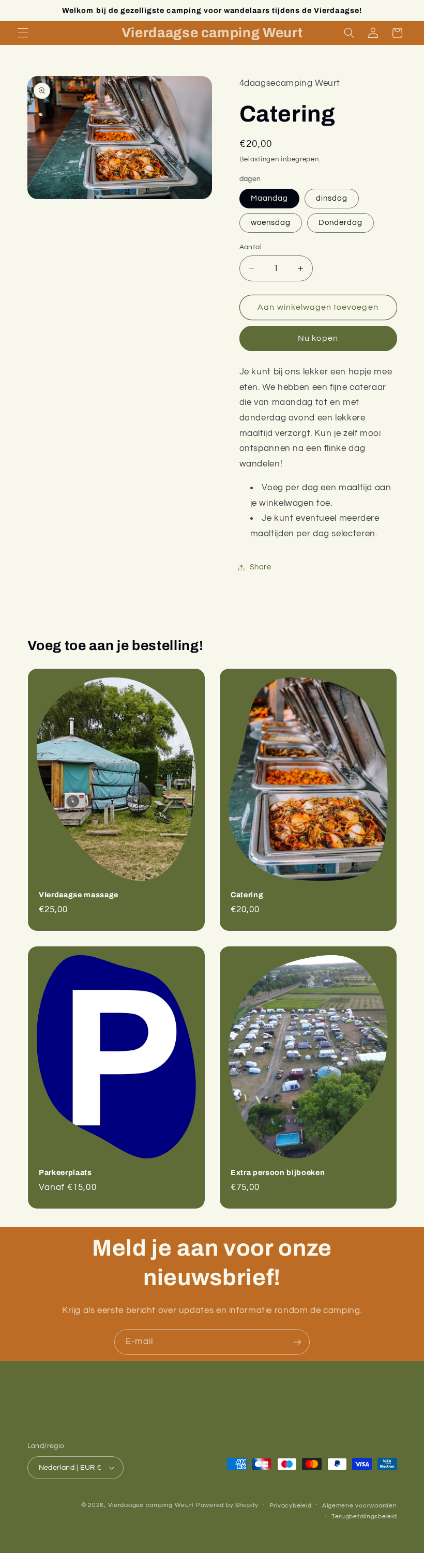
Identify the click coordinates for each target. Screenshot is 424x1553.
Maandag (269, 198)
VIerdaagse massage (78, 895)
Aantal (250, 247)
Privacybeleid (290, 1506)
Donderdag (340, 223)
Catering (247, 895)
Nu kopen (318, 338)
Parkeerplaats (65, 1172)
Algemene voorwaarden (359, 1506)
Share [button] (260, 567)
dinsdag (331, 198)
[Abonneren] (297, 1341)
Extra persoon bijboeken (278, 1172)
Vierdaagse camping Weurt (151, 1505)
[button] (23, 33)
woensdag (271, 223)
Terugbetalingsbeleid (364, 1516)
